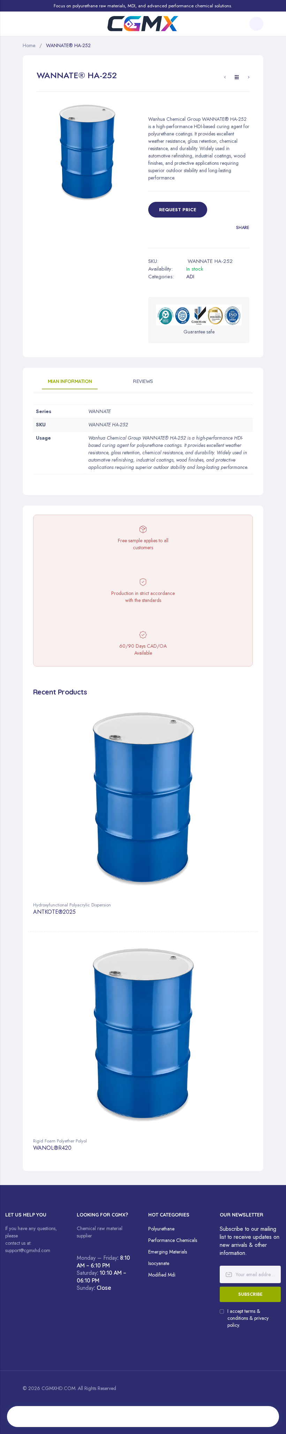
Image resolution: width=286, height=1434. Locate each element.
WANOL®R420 (52, 1148)
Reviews (143, 381)
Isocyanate (158, 1263)
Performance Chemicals (172, 1240)
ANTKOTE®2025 (54, 912)
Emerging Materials (167, 1251)
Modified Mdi (161, 1274)
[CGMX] (143, 23)
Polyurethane (161, 1228)
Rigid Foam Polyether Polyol (60, 1141)
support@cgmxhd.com (27, 1250)
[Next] (248, 78)
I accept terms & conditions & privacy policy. (248, 1318)
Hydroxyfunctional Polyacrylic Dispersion (72, 905)
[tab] (70, 383)
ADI (190, 276)
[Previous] (224, 78)
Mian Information (70, 381)
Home (29, 45)
